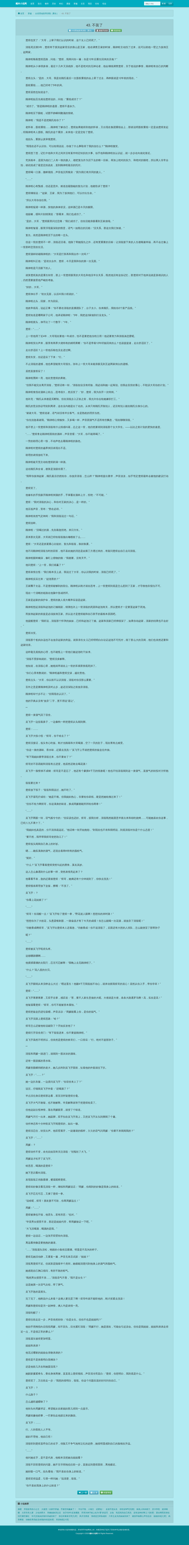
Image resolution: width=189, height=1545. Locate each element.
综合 (104, 3)
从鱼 (112, 1512)
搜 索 (164, 3)
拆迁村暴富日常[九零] (68, 1516)
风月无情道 (84, 1516)
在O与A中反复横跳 (71, 1512)
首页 (32, 3)
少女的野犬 (40, 1512)
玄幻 (40, 3)
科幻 (61, 3)
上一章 (84, 1492)
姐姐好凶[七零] (160, 1516)
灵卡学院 (156, 1509)
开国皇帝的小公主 (31, 1509)
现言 (90, 3)
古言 (83, 3)
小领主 (91, 1509)
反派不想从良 (111, 1509)
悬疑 (68, 3)
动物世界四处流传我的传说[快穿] (40, 1519)
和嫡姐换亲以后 (54, 1512)
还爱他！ (100, 1509)
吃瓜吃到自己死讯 (123, 1512)
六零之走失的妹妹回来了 (119, 1516)
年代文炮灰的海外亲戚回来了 (44, 1516)
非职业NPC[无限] (127, 1509)
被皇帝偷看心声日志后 (142, 1516)
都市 (47, 3)
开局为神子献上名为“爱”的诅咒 (94, 1512)
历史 (54, 3)
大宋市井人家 (27, 1512)
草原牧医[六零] (62, 1519)
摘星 (20, 1509)
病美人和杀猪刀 (143, 1509)
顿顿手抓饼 (103, 30)
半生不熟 (82, 1509)
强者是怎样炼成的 (99, 1516)
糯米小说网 (21, 3)
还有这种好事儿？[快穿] (144, 1512)
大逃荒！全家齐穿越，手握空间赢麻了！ (58, 1509)
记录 (170, 3)
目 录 (94, 1492)
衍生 (97, 3)
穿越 (75, 3)
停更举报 (117, 30)
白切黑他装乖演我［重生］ (47, 13)
